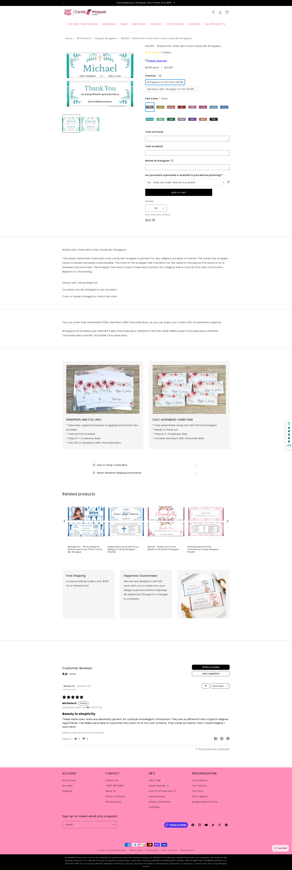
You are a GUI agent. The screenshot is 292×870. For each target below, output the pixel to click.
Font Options (199, 785)
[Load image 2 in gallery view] (90, 123)
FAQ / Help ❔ (156, 780)
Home (69, 38)
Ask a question (210, 673)
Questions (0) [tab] (83, 686)
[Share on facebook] (215, 739)
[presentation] (64, 521)
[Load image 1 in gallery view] (71, 123)
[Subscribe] (113, 824)
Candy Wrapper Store (115, 850)
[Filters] (206, 686)
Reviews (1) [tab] (69, 686)
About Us (111, 791)
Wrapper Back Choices (205, 801)
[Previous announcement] (63, 3)
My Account (69, 780)
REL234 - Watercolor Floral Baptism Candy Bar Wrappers (163, 548)
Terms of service (169, 850)
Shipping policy (187, 850)
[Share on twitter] (228, 739)
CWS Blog (154, 807)
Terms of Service (115, 796)
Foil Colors (198, 791)
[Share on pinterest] (222, 739)
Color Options (200, 780)
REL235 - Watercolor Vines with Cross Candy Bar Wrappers (156, 38)
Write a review (210, 667)
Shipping (67, 791)
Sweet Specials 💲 (159, 785)
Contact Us (112, 780)
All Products (84, 38)
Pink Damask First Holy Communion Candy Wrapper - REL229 (204, 549)
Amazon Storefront (160, 801)
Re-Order (67, 785)
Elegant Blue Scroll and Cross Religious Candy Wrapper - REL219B (123, 549)
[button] (213, 12)
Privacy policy (151, 850)
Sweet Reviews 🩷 (159, 796)
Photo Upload (199, 796)
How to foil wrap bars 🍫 (162, 791)
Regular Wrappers (106, 38)
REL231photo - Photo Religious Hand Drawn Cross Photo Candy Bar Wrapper (85, 549)
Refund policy (113, 801)
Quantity (149, 201)
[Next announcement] (228, 3)
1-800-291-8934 (115, 785)
